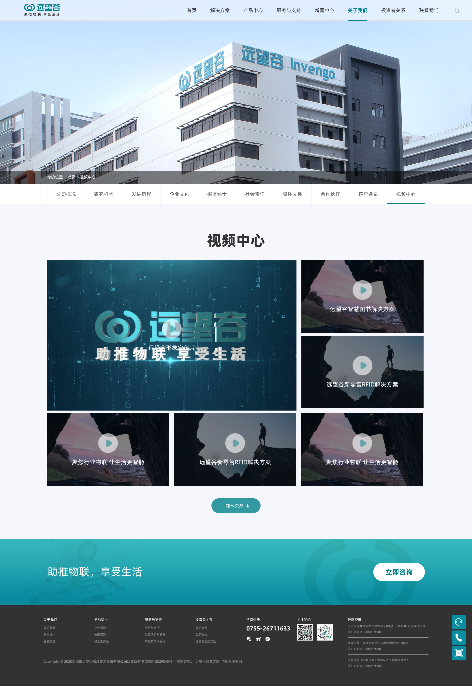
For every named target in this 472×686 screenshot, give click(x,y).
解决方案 (220, 10)
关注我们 (304, 619)
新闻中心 (324, 10)
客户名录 (368, 194)
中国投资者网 (231, 661)
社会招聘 (100, 628)
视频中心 (88, 176)
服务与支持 (289, 10)
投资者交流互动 (205, 641)
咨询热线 (253, 619)
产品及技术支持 (155, 641)
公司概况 (66, 194)
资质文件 (292, 194)
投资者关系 (393, 10)
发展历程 (141, 194)
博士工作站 (101, 641)
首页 (192, 10)
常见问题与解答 (155, 634)
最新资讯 (354, 619)
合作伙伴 (330, 194)
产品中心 (253, 10)
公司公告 (201, 634)
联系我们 (429, 10)
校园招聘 (100, 634)
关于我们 (358, 10)
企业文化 (179, 194)
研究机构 (104, 194)
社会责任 (255, 194)
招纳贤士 (101, 619)
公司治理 (201, 628)
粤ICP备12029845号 (156, 661)
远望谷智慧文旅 (207, 661)
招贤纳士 (217, 194)
